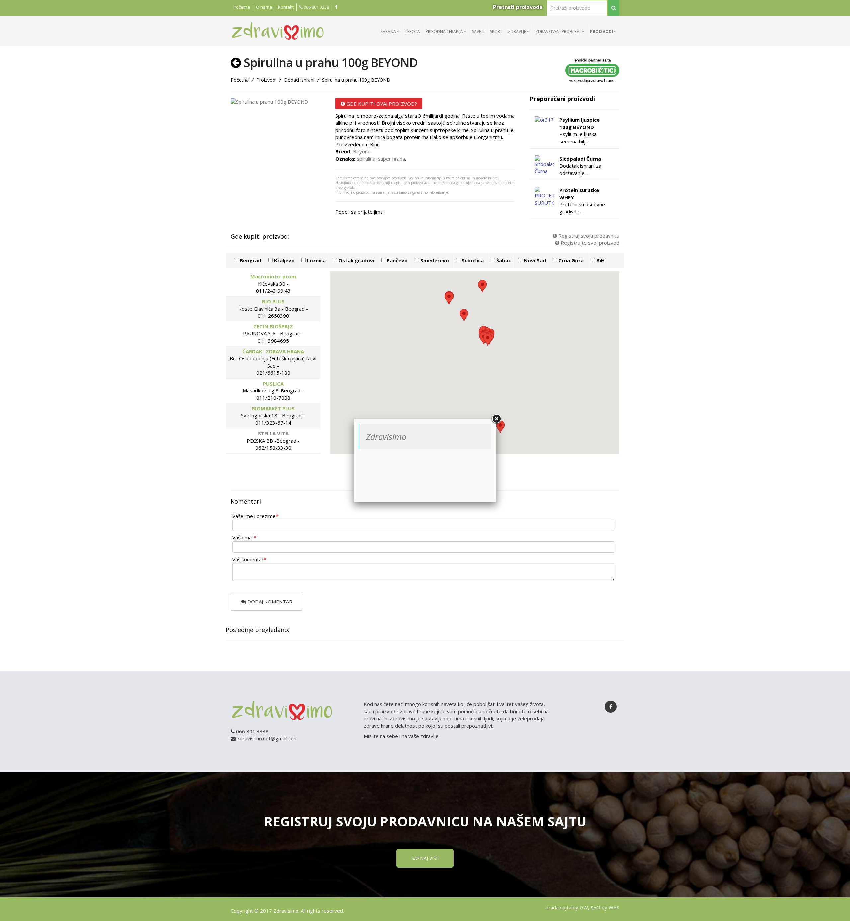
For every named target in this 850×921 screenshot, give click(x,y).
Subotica (472, 260)
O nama (264, 7)
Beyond (362, 151)
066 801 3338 (316, 7)
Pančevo (396, 260)
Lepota (412, 31)
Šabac (503, 260)
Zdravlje (517, 31)
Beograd (249, 260)
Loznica (316, 260)
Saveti (478, 31)
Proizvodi (602, 31)
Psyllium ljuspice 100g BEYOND (579, 123)
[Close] (496, 419)
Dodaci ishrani (299, 80)
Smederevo (434, 260)
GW (584, 907)
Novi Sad (534, 260)
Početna (241, 7)
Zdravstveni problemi (558, 31)
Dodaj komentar (269, 601)
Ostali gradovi (355, 260)
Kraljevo (284, 260)
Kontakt (286, 7)
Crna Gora (570, 260)
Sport (496, 31)
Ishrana (388, 31)
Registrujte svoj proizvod (589, 242)
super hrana (391, 158)
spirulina (366, 158)
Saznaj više (425, 858)
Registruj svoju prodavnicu (588, 235)
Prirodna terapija (445, 31)
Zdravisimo (386, 436)
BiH (600, 260)
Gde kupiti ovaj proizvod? (381, 103)
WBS (614, 907)
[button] (487, 339)
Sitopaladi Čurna (580, 158)
